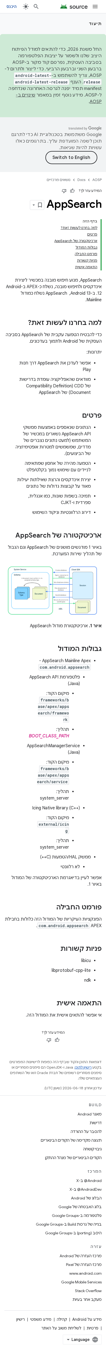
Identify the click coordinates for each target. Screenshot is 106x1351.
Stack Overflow (88, 1290)
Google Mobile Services (81, 1282)
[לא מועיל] (64, 191)
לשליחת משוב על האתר (61, 1328)
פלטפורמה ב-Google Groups (77, 1215)
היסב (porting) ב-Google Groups (73, 1233)
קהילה (62, 1319)
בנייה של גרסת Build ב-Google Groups (69, 1224)
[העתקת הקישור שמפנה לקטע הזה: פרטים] (76, 416)
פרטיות (92, 1328)
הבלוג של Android (86, 1198)
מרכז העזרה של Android (81, 1255)
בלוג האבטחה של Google (80, 1206)
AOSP (97, 179)
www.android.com (85, 1273)
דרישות (96, 1122)
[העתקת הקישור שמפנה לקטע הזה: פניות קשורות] (54, 949)
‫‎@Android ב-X (89, 1180)
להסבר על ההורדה (86, 1131)
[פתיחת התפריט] (95, 6)
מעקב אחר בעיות (87, 1299)
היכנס (12, 6)
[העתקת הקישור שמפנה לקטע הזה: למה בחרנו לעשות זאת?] (22, 323)
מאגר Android (89, 1114)
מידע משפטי (40, 1319)
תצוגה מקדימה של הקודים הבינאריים (71, 1140)
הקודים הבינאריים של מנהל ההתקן (73, 1157)
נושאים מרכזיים (58, 179)
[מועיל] (72, 191)
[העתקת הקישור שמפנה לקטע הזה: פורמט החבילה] (50, 907)
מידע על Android (87, 1319)
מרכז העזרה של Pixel (84, 1264)
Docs (81, 179)
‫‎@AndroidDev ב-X (86, 1189)
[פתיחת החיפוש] (36, 6)
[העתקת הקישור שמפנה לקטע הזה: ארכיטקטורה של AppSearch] (10, 536)
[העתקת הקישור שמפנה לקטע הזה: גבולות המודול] (52, 649)
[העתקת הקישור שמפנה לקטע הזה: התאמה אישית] (51, 1003)
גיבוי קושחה (92, 1149)
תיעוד (95, 23)
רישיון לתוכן (83, 1067)
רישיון (20, 1319)
